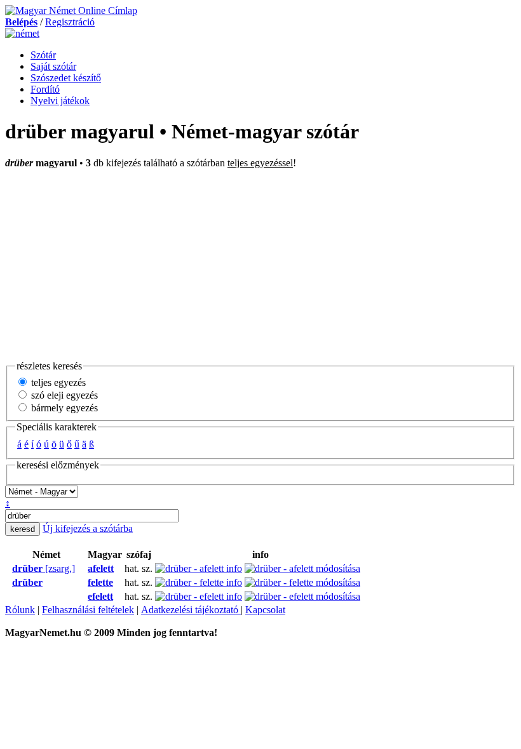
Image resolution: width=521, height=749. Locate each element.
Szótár (43, 55)
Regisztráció (70, 22)
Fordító (45, 89)
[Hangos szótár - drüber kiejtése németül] (8, 568)
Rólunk (20, 609)
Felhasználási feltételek (88, 609)
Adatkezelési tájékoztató (191, 609)
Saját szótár (53, 66)
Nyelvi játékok (60, 100)
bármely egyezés (63, 407)
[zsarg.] (43, 568)
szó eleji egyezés (63, 395)
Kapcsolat (265, 609)
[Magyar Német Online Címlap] (71, 10)
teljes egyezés (57, 382)
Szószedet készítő (65, 77)
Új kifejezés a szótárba (88, 528)
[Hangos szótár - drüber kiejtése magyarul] (84, 568)
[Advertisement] (260, 264)
